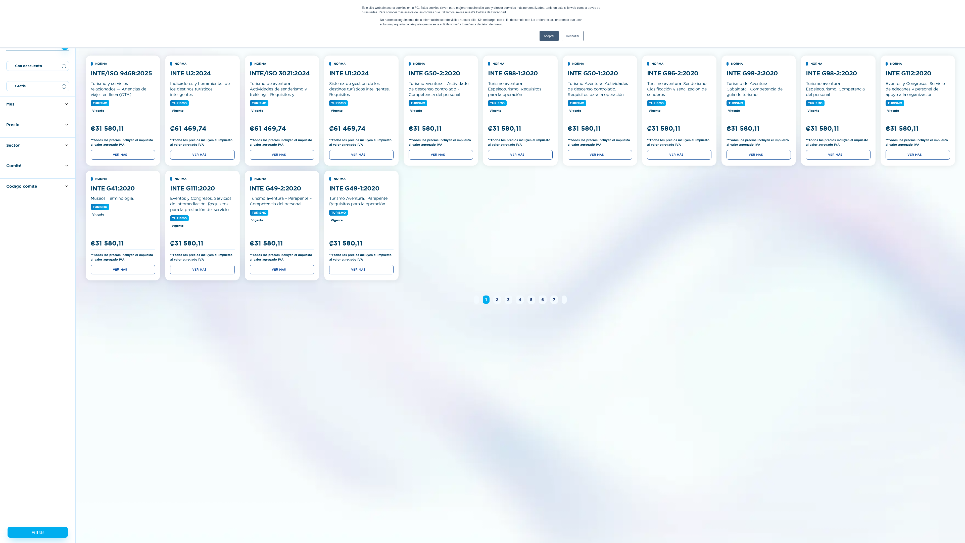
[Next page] (564, 299)
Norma (101, 63)
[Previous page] (476, 299)
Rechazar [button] (572, 36)
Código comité (21, 186)
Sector (13, 145)
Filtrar (37, 532)
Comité (13, 165)
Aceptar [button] (549, 36)
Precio (13, 124)
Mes (10, 104)
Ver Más (120, 154)
